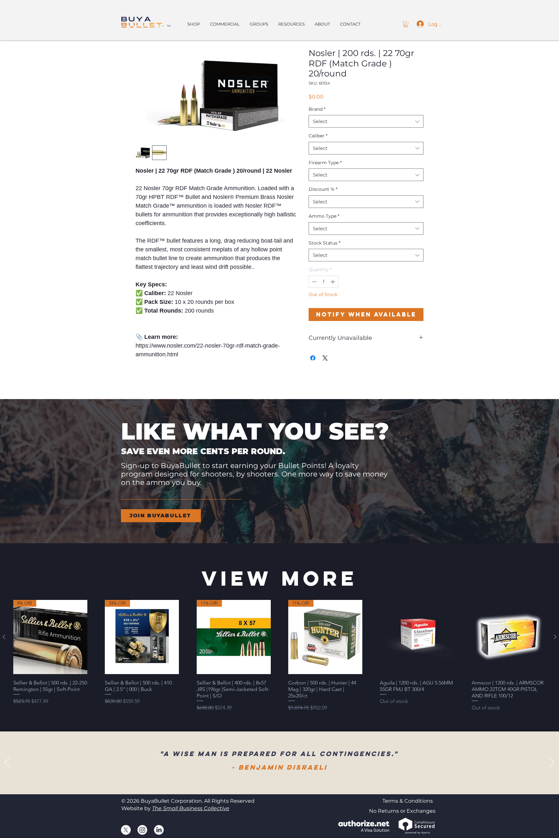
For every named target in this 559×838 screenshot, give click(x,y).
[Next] (551, 762)
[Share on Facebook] (313, 358)
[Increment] (333, 281)
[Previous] (7, 762)
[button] (406, 24)
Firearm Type (325, 163)
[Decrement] (314, 281)
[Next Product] (555, 637)
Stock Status (324, 243)
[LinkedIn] (159, 830)
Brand (317, 109)
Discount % (323, 189)
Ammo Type (324, 216)
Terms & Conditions (407, 801)
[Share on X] (325, 358)
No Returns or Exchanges (402, 811)
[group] (279, 656)
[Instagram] (142, 830)
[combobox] (366, 121)
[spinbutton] (323, 281)
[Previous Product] (4, 637)
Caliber (318, 136)
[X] (126, 830)
